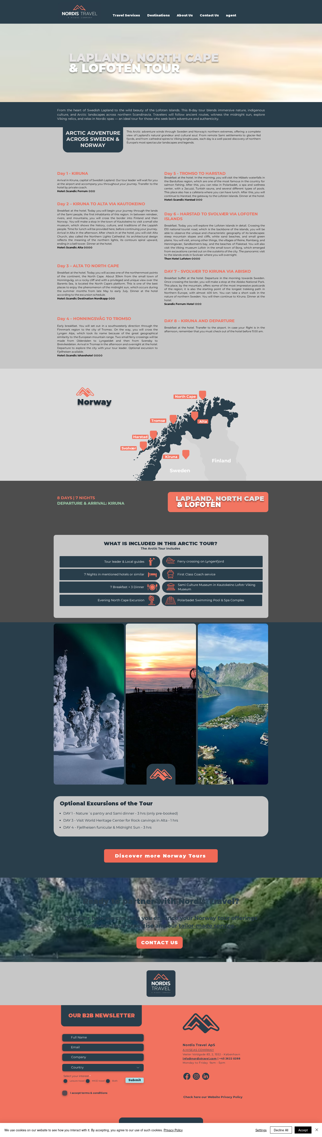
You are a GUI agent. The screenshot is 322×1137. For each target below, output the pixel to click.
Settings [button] (261, 1130)
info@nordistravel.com (200, 1058)
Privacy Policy (173, 1130)
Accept (303, 1130)
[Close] (316, 1129)
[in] (205, 1076)
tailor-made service (206, 925)
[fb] (186, 1076)
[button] (126, 15)
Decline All (281, 1130)
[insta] (196, 1076)
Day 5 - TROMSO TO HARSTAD (195, 173)
